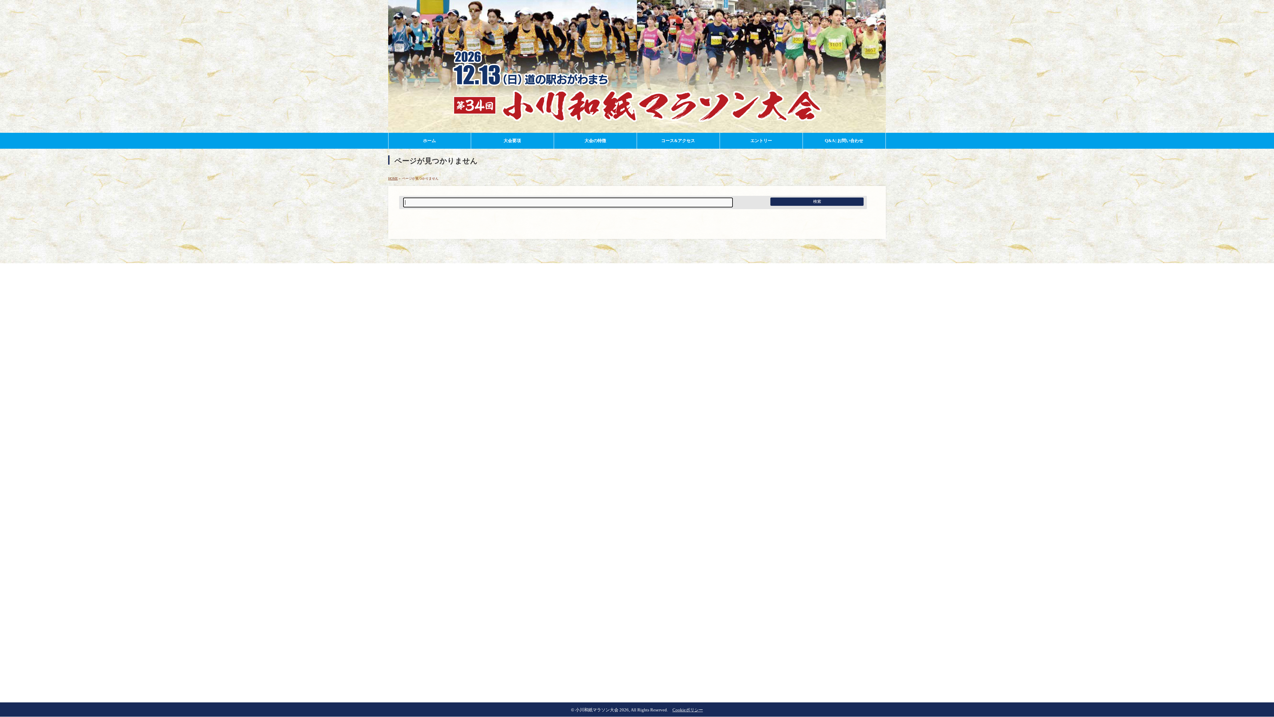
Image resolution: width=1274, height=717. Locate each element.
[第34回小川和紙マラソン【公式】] (637, 126)
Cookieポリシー (687, 709)
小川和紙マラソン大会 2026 (602, 709)
